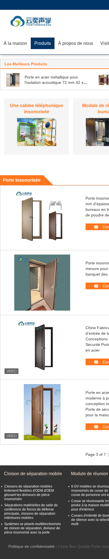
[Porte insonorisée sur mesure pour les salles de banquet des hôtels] (42, 283)
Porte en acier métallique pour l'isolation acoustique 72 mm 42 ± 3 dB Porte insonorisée (56, 82)
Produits (42, 43)
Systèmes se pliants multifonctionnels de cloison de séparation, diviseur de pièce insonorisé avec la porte (32, 528)
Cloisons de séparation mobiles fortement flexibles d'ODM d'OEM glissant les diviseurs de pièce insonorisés (29, 492)
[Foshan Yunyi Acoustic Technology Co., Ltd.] (32, 21)
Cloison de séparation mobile (33, 473)
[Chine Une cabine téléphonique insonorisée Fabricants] (36, 132)
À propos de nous (75, 43)
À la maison (15, 43)
